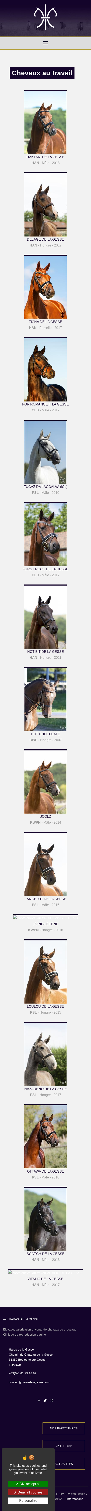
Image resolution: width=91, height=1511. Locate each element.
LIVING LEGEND (46, 924)
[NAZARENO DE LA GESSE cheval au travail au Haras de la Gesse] (45, 1054)
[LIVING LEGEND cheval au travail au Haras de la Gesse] (45, 917)
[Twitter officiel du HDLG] (45, 1401)
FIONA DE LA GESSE (45, 322)
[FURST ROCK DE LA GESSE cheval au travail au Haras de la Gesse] (45, 534)
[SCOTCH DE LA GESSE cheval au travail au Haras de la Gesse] (45, 1218)
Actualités (64, 1463)
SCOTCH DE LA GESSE (46, 1254)
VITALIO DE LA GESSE (45, 1279)
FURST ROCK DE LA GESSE (45, 569)
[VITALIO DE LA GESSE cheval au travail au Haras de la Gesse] (45, 1272)
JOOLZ (45, 816)
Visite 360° (63, 1446)
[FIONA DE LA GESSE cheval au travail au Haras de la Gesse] (45, 286)
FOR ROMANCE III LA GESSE (45, 404)
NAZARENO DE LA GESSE (45, 1089)
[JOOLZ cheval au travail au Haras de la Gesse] (45, 781)
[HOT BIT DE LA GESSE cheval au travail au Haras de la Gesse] (45, 616)
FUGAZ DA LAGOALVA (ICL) (46, 487)
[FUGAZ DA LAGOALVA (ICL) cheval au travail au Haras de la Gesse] (45, 451)
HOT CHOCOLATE (45, 734)
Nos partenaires (63, 1428)
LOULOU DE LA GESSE (45, 1006)
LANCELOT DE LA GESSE (45, 899)
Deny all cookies (30, 1492)
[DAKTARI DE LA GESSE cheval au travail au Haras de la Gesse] (45, 122)
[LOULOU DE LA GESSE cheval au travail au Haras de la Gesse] (45, 971)
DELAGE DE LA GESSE (45, 239)
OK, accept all (29, 1484)
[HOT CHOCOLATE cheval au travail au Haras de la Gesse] (45, 699)
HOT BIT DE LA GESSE (45, 651)
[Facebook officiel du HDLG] (39, 1401)
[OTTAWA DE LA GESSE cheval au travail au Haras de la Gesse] (45, 1136)
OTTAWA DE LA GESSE (45, 1171)
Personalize (28, 1500)
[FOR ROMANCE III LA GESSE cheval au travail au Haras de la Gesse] (45, 369)
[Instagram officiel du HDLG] (51, 1401)
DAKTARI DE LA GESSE (45, 157)
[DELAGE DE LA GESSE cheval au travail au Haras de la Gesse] (45, 204)
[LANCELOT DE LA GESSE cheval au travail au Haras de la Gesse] (45, 864)
